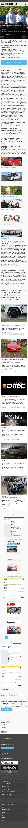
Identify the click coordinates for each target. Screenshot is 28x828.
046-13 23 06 (7, 695)
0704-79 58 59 (15, 695)
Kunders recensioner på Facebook (14, 515)
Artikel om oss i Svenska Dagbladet (14, 539)
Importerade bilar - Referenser (8, 167)
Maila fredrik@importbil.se (7, 748)
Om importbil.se (5, 238)
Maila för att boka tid (6, 709)
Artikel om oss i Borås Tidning (14, 618)
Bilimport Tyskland (7, 497)
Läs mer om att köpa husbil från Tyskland (10, 288)
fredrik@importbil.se (12, 693)
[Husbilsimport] (14, 419)
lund (7, 408)
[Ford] (14, 451)
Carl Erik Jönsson (7, 398)
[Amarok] (14, 485)
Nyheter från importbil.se (7, 209)
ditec (5, 408)
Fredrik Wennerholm (7, 325)
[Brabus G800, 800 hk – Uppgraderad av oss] (14, 313)
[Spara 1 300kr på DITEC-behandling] (14, 385)
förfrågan (11, 31)
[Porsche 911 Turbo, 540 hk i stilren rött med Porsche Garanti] (14, 348)
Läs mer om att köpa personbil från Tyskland (10, 265)
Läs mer (9, 332)
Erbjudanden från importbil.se (8, 407)
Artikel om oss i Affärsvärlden (14, 601)
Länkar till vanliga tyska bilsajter (9, 196)
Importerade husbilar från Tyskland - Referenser (13, 439)
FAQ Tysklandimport (6, 224)
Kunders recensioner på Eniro (14, 576)
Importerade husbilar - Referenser (9, 182)
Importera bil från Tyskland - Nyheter (9, 334)
